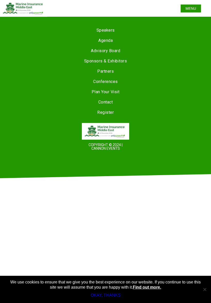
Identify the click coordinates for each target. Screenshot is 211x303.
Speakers (105, 30)
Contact (105, 102)
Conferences (105, 81)
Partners (105, 71)
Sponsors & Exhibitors (105, 61)
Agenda (105, 40)
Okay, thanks (106, 295)
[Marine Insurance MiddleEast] (105, 131)
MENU (191, 8)
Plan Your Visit (106, 91)
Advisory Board (105, 50)
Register (105, 112)
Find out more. (147, 287)
